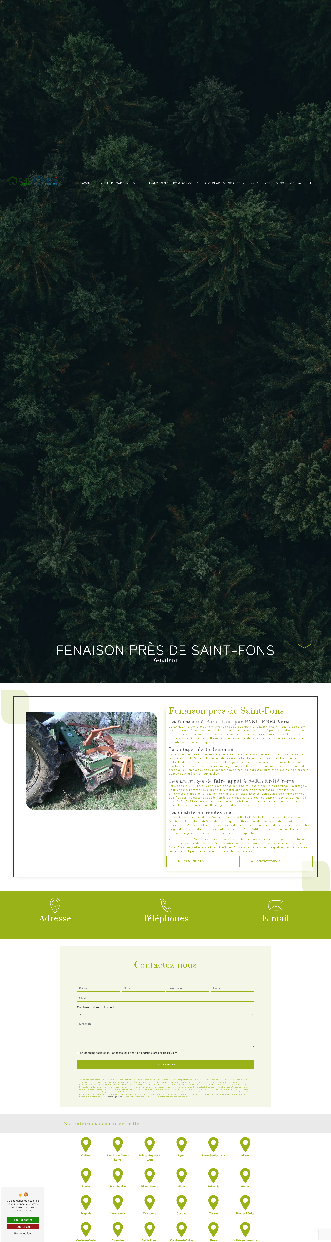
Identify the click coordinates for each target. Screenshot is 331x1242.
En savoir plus (193, 861)
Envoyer (169, 1064)
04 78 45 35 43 (165, 926)
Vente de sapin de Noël (120, 183)
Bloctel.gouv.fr (114, 1096)
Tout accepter (23, 1219)
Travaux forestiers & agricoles (171, 183)
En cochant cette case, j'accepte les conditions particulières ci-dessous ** (128, 1052)
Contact (297, 183)
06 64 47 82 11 (165, 930)
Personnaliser (23, 1233)
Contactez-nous (268, 861)
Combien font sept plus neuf (95, 1007)
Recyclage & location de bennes (231, 183)
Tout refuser (23, 1226)
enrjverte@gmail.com (276, 926)
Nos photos (274, 183)
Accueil (88, 183)
